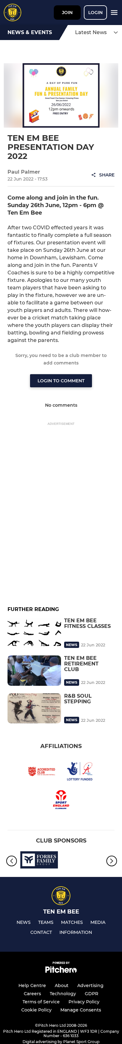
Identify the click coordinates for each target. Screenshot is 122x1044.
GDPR (91, 993)
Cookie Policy (36, 1010)
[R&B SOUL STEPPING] (34, 708)
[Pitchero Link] (61, 971)
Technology (63, 993)
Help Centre (32, 985)
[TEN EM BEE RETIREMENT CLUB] (34, 670)
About (62, 985)
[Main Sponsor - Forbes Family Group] (39, 861)
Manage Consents (80, 1010)
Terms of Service (41, 1002)
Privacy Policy (84, 1002)
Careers (32, 993)
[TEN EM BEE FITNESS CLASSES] (34, 633)
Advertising (90, 985)
